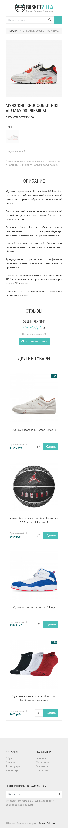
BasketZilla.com (47, 823)
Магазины (42, 762)
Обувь (9, 758)
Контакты (42, 770)
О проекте (42, 766)
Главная (41, 758)
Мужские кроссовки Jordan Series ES (34, 429)
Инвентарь (12, 770)
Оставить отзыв (35, 341)
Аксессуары (13, 766)
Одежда (10, 762)
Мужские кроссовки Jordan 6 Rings (34, 607)
